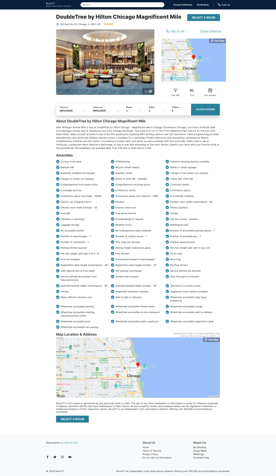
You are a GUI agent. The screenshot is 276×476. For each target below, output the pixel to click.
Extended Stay (201, 457)
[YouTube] (69, 457)
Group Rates (200, 450)
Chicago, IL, (84, 24)
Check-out (98, 107)
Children (175, 107)
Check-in (64, 107)
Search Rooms (205, 109)
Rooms (129, 107)
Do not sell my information (157, 457)
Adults (152, 107)
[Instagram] (62, 457)
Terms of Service (152, 450)
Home (146, 447)
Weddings (198, 454)
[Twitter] (54, 457)
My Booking (203, 5)
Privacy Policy (150, 454)
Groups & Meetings (183, 5)
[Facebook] (47, 457)
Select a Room (203, 17)
